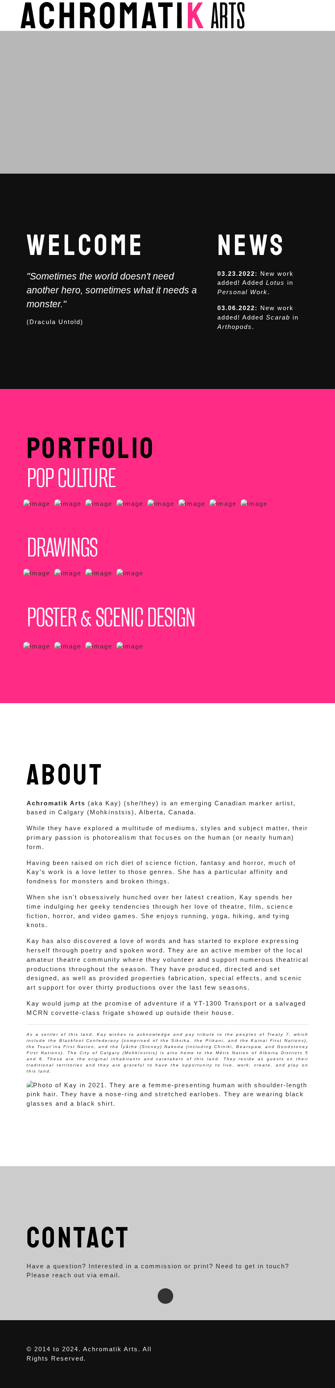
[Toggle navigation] (306, 15)
